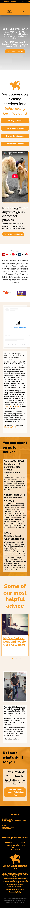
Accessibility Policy (15, 892)
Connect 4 (7, 406)
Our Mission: (6, 878)
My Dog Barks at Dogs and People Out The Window (14, 642)
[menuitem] (9, 11)
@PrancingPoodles (11, 427)
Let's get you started (15, 51)
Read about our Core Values (15, 889)
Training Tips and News (9, 3)
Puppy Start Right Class (13, 234)
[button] (11, 658)
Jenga (17, 406)
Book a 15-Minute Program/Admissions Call (15, 792)
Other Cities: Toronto (15, 886)
